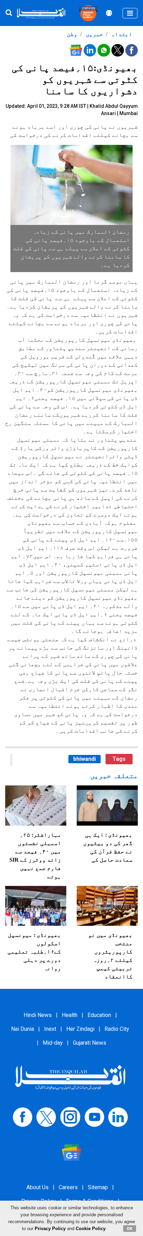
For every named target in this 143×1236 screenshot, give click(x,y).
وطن (72, 34)
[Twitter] (46, 1116)
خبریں (93, 34)
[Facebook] (22, 1116)
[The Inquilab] (70, 1077)
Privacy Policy (50, 1228)
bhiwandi (84, 759)
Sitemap (98, 1187)
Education (99, 1015)
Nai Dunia (22, 1029)
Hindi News (38, 1015)
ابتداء (121, 34)
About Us (37, 1187)
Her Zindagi (80, 1029)
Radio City (116, 1029)
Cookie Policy (91, 1228)
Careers (68, 1187)
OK (130, 1228)
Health (69, 1015)
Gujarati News (89, 1042)
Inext (50, 1029)
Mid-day (53, 1042)
